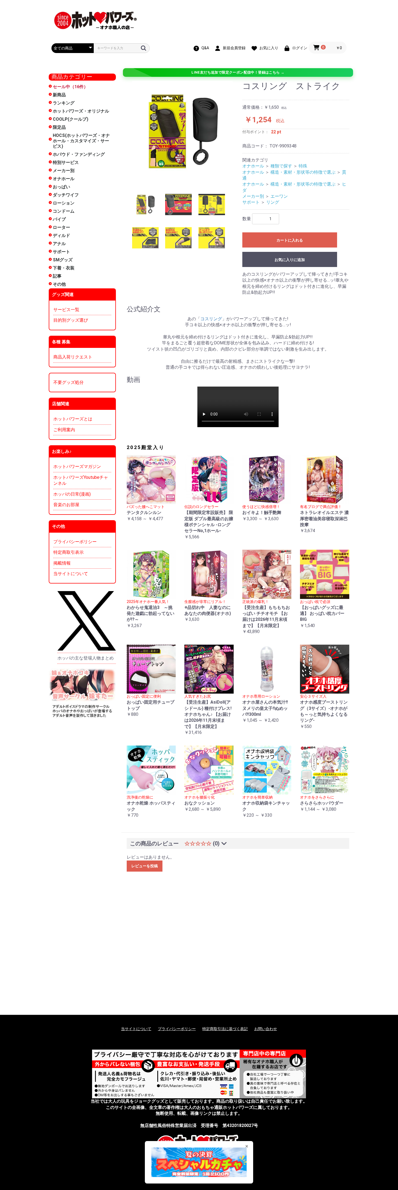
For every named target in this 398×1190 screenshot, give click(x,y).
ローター (61, 227)
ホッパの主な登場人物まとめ (85, 658)
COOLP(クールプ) (70, 119)
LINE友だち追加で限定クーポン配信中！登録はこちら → (237, 72)
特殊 (303, 166)
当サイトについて (70, 573)
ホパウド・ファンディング (79, 154)
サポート (61, 251)
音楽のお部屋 (66, 504)
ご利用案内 (64, 429)
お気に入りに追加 (290, 260)
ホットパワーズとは (72, 418)
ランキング (63, 103)
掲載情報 (62, 563)
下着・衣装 (63, 268)
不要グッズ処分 (68, 382)
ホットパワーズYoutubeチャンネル (80, 480)
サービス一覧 (66, 309)
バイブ (59, 219)
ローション (63, 203)
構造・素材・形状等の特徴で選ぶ (302, 172)
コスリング (211, 318)
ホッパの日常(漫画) (72, 494)
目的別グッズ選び (70, 320)
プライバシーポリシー (75, 541)
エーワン (279, 196)
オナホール (63, 178)
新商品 (59, 94)
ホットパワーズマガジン (77, 466)
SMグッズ (63, 259)
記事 (57, 276)
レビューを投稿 (144, 866)
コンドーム (63, 211)
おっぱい (61, 186)
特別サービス (66, 162)
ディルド (61, 235)
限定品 (59, 127)
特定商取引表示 (68, 552)
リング (272, 202)
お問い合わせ (265, 1029)
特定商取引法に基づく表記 (225, 1029)
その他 (59, 284)
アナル (59, 243)
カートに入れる (289, 240)
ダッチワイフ (66, 194)
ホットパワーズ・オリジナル (81, 111)
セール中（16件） (70, 86)
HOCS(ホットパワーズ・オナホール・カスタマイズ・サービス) (81, 141)
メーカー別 (63, 170)
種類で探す (281, 166)
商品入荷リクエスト (72, 357)
